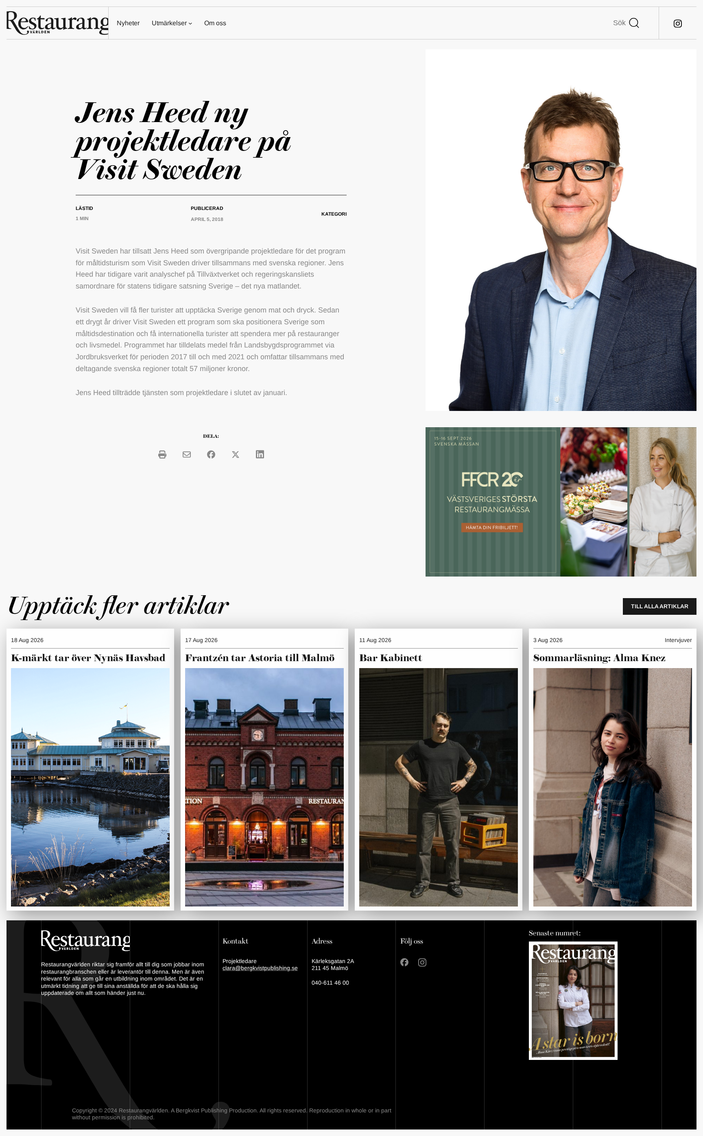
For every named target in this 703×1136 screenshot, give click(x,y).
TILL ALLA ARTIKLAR (659, 606)
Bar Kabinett (392, 658)
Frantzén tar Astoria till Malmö (259, 658)
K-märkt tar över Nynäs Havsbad (88, 658)
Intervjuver (678, 640)
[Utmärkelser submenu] (190, 23)
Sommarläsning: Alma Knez (599, 658)
